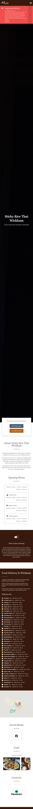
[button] (31, 3)
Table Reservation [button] (16, 426)
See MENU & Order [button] (16, 431)
